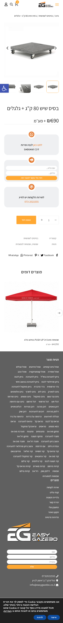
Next (55, 50)
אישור (53, 617)
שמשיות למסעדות (23, 244)
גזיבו (57, 15)
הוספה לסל (26, 220)
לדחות (40, 617)
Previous (7, 50)
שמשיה (35, 244)
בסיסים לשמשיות (46, 15)
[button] (4, 88)
